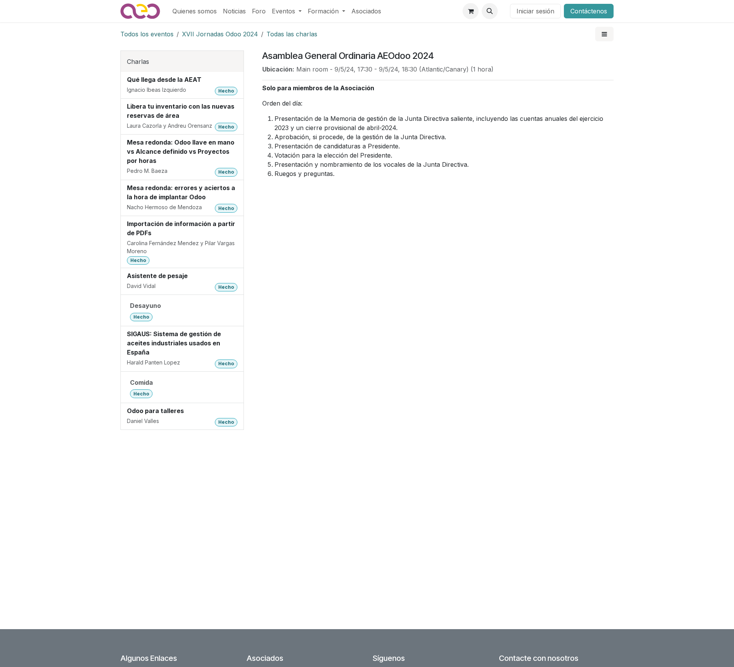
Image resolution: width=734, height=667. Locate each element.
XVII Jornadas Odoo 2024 (220, 34)
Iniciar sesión (535, 11)
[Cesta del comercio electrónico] (471, 11)
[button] (490, 11)
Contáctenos (588, 11)
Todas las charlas (291, 34)
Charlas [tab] (138, 61)
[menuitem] (194, 11)
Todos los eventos (147, 34)
